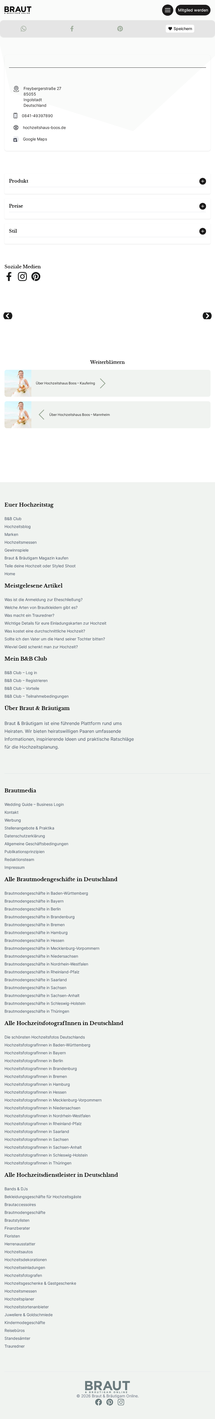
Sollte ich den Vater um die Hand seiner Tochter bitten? (54, 639)
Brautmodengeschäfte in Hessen (34, 940)
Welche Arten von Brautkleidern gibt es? (41, 607)
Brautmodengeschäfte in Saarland (35, 979)
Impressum (14, 867)
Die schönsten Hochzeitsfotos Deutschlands (44, 1037)
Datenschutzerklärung (24, 835)
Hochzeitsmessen (20, 542)
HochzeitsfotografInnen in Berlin (33, 1060)
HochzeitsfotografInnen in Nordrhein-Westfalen (47, 1115)
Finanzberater (17, 1228)
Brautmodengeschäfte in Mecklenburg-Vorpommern (51, 948)
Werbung (12, 820)
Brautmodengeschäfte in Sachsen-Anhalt (42, 995)
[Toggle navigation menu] (167, 10)
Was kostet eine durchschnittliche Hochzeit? (44, 631)
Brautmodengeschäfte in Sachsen (35, 987)
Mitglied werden (193, 10)
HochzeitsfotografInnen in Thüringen (37, 1163)
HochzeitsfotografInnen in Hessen (35, 1092)
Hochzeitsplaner (19, 1299)
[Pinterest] (109, 1402)
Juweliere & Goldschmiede (28, 1314)
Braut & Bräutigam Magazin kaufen (36, 558)
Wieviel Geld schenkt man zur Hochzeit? (41, 646)
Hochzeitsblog (17, 526)
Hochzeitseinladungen (24, 1267)
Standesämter (17, 1338)
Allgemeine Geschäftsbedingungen (36, 843)
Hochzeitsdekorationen (25, 1259)
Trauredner (14, 1346)
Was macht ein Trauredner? (29, 615)
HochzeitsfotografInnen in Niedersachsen (42, 1107)
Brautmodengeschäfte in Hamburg (36, 932)
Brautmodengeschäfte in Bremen (34, 924)
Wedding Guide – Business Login (34, 804)
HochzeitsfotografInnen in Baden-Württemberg (47, 1045)
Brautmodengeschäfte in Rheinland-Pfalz (42, 971)
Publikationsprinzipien (24, 851)
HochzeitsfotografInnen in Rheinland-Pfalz (43, 1123)
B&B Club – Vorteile (21, 688)
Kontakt (11, 812)
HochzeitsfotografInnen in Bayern (35, 1052)
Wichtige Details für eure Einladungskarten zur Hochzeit (55, 623)
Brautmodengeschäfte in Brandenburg (39, 916)
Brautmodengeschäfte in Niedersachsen (41, 956)
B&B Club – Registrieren (26, 680)
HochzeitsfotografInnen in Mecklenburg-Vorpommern (53, 1100)
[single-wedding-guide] (17, 10)
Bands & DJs (16, 1188)
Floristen (12, 1236)
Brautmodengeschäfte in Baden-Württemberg (46, 893)
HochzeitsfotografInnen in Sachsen (36, 1139)
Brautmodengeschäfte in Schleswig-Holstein (44, 1003)
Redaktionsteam (19, 859)
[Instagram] (121, 1402)
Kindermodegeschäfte (24, 1322)
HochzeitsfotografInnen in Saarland (36, 1131)
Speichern (183, 28)
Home (9, 573)
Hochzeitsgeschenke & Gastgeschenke (40, 1283)
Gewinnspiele (16, 550)
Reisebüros (14, 1330)
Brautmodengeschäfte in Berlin (32, 909)
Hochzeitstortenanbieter (26, 1306)
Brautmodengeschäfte (24, 1212)
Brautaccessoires (20, 1204)
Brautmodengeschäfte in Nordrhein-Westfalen (46, 964)
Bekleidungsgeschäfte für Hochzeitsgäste (42, 1196)
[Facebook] (98, 1402)
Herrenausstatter (19, 1243)
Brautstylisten (16, 1220)
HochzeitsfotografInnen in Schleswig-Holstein (46, 1155)
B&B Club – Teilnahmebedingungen (36, 696)
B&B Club (13, 518)
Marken (11, 534)
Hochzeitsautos (18, 1251)
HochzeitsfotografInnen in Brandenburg (40, 1068)
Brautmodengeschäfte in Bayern (34, 901)
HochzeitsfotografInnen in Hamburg (37, 1084)
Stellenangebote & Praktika (29, 828)
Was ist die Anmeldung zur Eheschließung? (43, 599)
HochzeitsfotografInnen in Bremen (35, 1076)
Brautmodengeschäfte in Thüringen (36, 1011)
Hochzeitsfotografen (23, 1275)
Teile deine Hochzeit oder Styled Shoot (40, 565)
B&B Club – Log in (20, 672)
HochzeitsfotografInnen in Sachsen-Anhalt (43, 1147)
